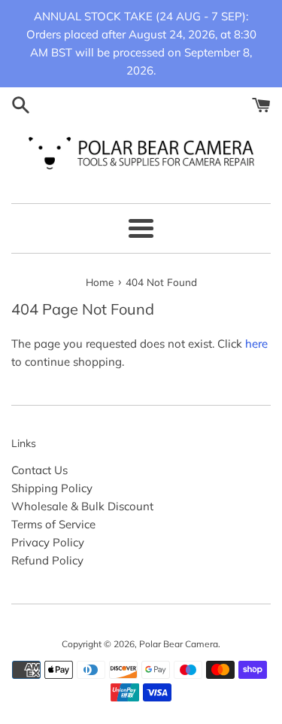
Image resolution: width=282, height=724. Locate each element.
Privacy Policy (47, 542)
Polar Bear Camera (178, 643)
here (256, 343)
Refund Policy (47, 560)
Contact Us (39, 470)
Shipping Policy (51, 488)
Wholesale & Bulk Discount (82, 506)
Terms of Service (53, 524)
